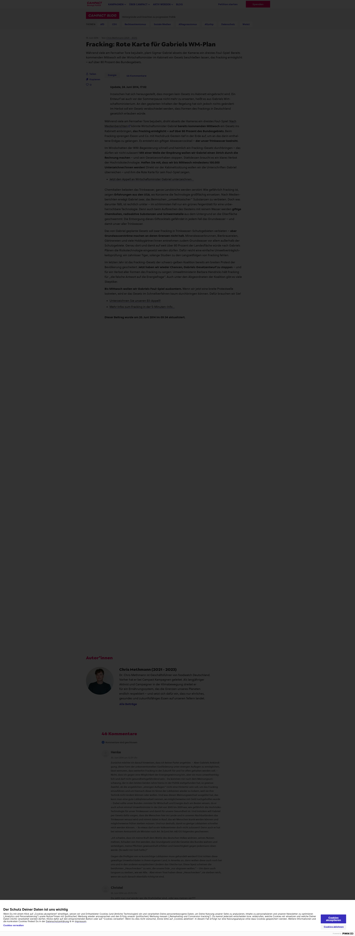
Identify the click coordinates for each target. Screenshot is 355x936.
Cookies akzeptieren (333, 919)
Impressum (80, 921)
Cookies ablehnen (334, 926)
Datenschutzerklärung (57, 921)
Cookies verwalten (13, 925)
